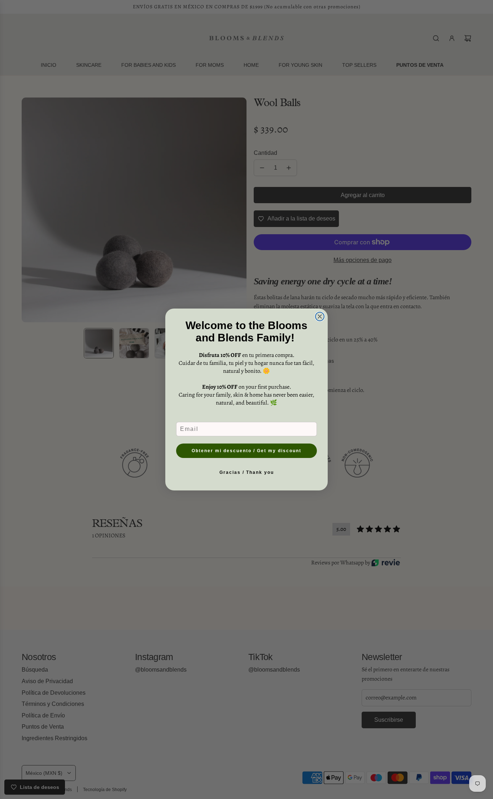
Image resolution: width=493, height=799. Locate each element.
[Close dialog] (319, 316)
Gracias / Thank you (246, 472)
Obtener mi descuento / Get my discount (246, 450)
